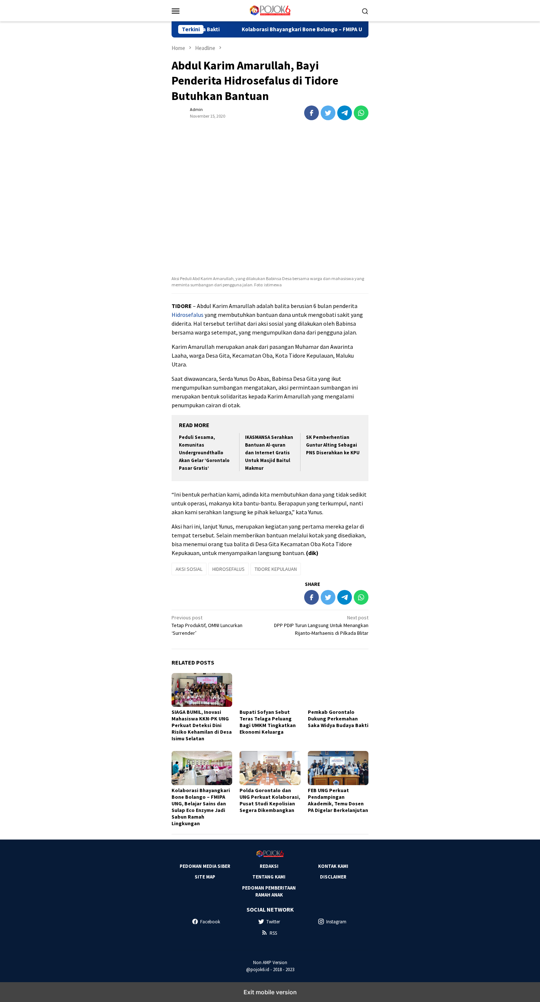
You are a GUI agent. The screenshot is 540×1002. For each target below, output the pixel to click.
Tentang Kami (268, 877)
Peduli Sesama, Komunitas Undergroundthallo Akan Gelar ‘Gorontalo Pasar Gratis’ (204, 452)
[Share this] (311, 112)
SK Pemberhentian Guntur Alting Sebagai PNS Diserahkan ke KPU (333, 445)
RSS (273, 933)
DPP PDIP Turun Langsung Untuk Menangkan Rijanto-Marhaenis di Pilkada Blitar (321, 625)
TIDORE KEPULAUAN (276, 569)
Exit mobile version (270, 992)
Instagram (336, 922)
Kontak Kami (333, 866)
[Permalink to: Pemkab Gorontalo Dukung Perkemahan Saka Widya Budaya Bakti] (338, 690)
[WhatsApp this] (361, 112)
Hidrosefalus (188, 314)
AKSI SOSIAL (189, 569)
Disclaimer (333, 877)
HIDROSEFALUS (228, 569)
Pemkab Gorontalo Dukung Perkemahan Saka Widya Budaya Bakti (338, 719)
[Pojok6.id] (270, 10)
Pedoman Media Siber (205, 866)
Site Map (205, 877)
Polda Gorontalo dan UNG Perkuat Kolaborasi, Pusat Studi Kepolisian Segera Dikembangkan (270, 800)
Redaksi (269, 866)
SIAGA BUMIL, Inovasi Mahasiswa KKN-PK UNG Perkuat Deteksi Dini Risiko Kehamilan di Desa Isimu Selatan (202, 725)
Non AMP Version (270, 962)
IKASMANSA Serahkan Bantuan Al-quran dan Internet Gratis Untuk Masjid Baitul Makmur (269, 452)
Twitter (273, 922)
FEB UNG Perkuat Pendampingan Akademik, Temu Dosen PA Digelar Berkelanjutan (338, 800)
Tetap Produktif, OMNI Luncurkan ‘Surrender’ (207, 625)
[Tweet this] (328, 112)
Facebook (210, 922)
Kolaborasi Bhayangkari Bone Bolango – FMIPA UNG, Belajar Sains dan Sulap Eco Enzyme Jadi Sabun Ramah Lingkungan (201, 807)
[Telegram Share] (344, 112)
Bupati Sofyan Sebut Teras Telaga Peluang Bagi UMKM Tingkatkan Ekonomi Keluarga (268, 722)
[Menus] (175, 10)
